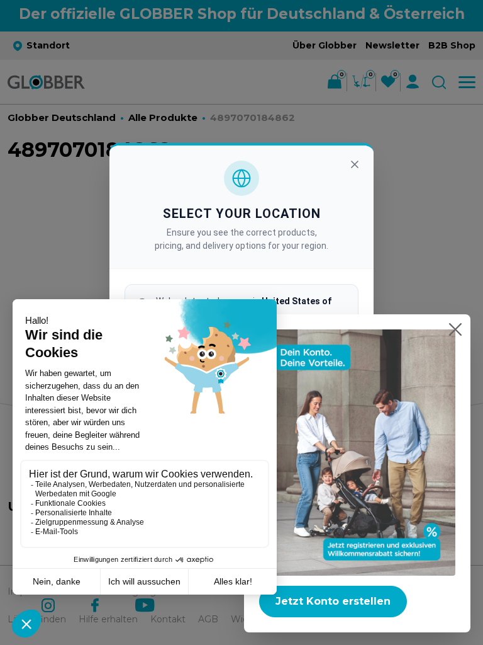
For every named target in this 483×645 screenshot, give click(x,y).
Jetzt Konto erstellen (333, 601)
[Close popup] (455, 329)
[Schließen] (355, 164)
